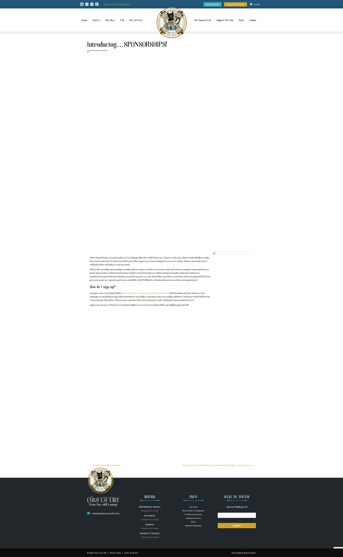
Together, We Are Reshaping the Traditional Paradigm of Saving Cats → (218, 465)
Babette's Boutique (193, 525)
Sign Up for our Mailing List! (117, 4)
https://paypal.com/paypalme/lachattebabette (145, 293)
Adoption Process (193, 518)
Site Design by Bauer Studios (244, 553)
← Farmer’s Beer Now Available (105, 465)
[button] (81, 4)
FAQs (193, 522)
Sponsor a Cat (212, 4)
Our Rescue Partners (193, 514)
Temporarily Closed (235, 4)
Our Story (193, 507)
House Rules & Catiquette (193, 510)
